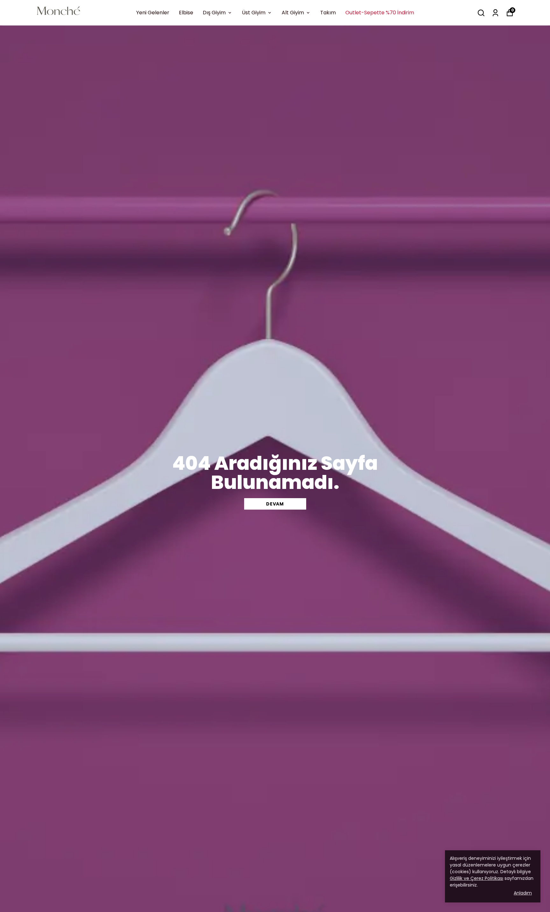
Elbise (186, 12)
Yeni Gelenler (152, 12)
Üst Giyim (253, 12)
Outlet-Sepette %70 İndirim (379, 12)
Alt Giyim (293, 12)
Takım (328, 12)
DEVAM (275, 504)
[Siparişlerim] (495, 13)
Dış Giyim (214, 12)
